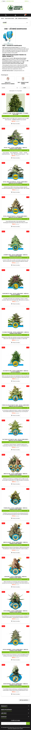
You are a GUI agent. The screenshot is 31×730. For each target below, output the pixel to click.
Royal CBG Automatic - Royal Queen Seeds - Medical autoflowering (15, 216)
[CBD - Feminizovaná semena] (23, 79)
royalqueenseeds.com (18, 70)
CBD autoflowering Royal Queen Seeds (15, 61)
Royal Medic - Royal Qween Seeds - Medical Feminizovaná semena (15, 611)
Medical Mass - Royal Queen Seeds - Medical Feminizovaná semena (15, 543)
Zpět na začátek (24, 700)
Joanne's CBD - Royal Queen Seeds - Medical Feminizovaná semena (15, 255)
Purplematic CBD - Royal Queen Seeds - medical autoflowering (15, 294)
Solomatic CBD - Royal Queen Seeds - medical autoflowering (15, 371)
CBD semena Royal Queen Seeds (14, 59)
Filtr (25, 87)
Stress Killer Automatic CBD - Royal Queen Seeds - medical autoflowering (15, 405)
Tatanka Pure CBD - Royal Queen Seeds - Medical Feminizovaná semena (15, 332)
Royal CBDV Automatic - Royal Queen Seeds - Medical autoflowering (15, 182)
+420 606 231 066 (10, 1)
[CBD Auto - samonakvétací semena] (8, 79)
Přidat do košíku (15, 123)
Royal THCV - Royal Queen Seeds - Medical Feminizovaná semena (15, 148)
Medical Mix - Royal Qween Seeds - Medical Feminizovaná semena (15, 474)
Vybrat (10, 88)
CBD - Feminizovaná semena (23, 83)
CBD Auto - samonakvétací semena (8, 83)
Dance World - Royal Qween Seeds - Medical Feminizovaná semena (15, 684)
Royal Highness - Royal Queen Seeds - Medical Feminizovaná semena (15, 650)
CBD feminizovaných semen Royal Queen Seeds (13, 62)
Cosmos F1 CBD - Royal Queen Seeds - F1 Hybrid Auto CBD (15, 114)
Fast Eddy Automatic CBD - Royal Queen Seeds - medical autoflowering (15, 440)
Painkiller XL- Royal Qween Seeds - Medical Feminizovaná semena (15, 508)
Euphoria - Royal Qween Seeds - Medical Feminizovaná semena (15, 577)
